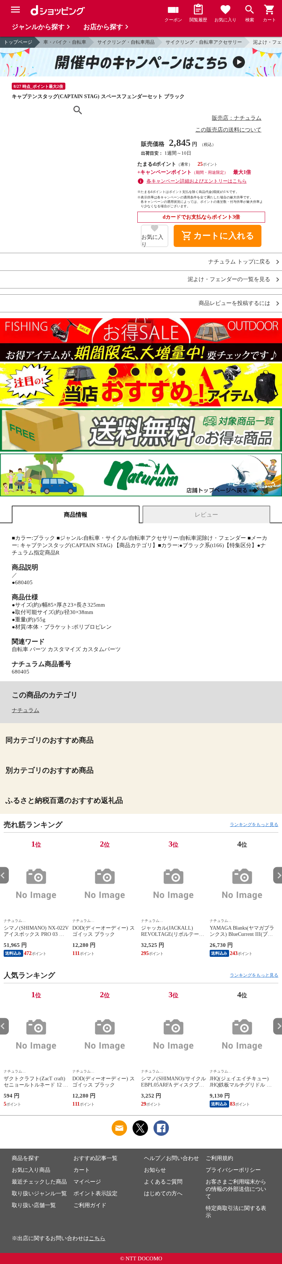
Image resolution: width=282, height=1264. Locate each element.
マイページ (87, 1182)
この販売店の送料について (228, 130)
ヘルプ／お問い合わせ (171, 1158)
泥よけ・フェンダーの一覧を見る (229, 279)
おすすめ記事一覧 (95, 1158)
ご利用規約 (219, 1158)
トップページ (18, 42)
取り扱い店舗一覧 (34, 1205)
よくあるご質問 (163, 1182)
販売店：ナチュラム (236, 118)
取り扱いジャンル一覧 (39, 1193)
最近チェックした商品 (39, 1182)
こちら (97, 1238)
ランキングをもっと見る (254, 824)
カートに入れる (217, 236)
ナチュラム (25, 710)
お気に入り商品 (31, 1170)
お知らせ (155, 1170)
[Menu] (15, 9)
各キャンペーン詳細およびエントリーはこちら (197, 181)
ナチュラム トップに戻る (239, 262)
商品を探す (25, 1158)
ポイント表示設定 (95, 1193)
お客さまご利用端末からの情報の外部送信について (236, 1189)
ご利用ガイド (89, 1205)
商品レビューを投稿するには (234, 303)
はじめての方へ (163, 1193)
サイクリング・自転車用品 (126, 42)
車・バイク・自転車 (64, 42)
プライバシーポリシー (233, 1170)
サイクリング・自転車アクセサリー (204, 42)
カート (81, 1170)
